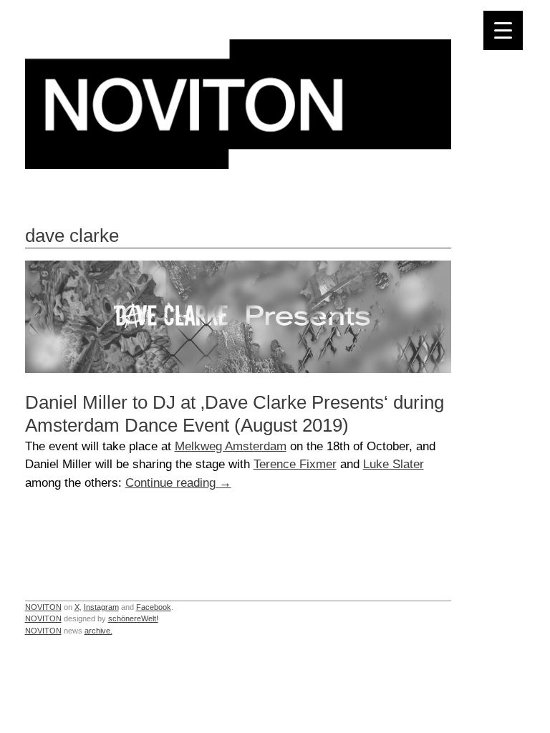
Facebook (153, 607)
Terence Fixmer (295, 464)
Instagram (101, 607)
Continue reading (178, 482)
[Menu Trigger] (503, 30)
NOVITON (43, 607)
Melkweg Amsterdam (230, 446)
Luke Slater (393, 464)
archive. (98, 630)
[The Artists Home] (238, 165)
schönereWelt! (133, 618)
